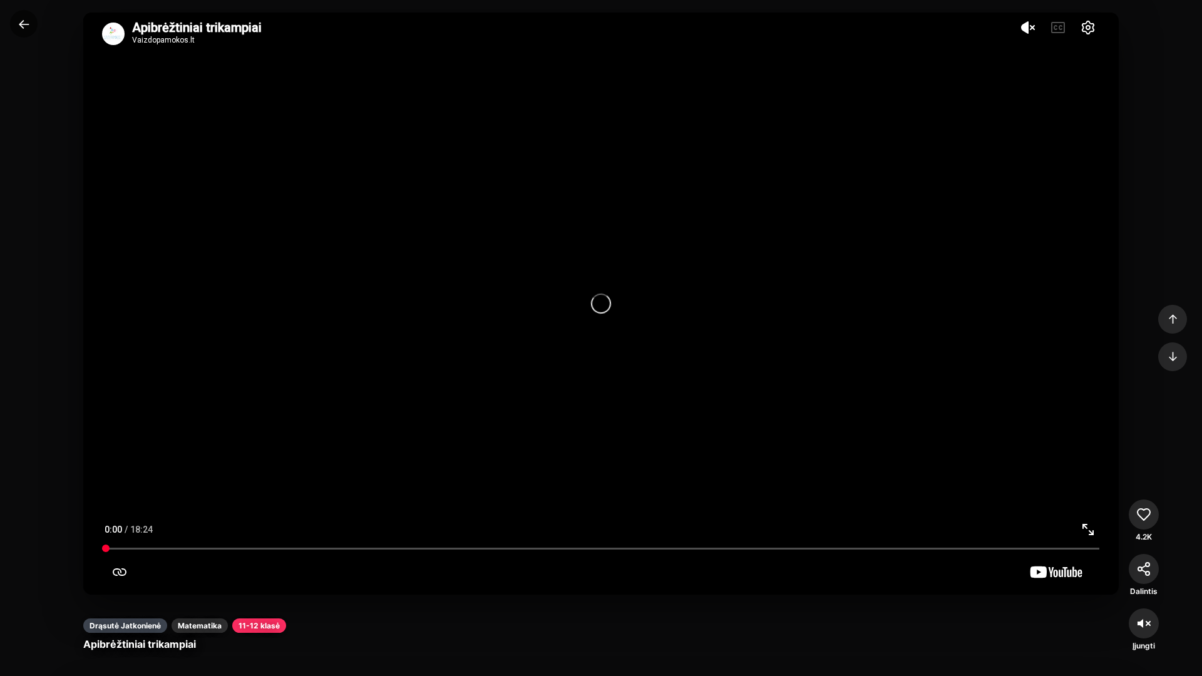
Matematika (200, 625)
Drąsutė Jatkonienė (125, 625)
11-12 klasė (259, 625)
